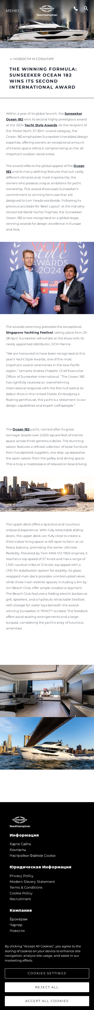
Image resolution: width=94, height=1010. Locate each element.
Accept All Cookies (47, 1001)
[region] (47, 971)
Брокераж (18, 919)
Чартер (16, 925)
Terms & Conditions (26, 887)
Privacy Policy (22, 876)
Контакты (18, 850)
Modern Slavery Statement (32, 881)
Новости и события (33, 59)
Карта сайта (20, 844)
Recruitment (20, 899)
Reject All (47, 987)
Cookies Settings (47, 973)
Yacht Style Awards (41, 125)
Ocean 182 (21, 429)
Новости (17, 931)
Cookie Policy (21, 893)
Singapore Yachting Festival (29, 332)
